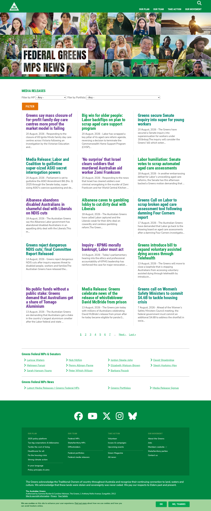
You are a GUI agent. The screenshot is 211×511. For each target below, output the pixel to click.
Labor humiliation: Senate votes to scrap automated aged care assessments (159, 163)
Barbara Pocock (120, 370)
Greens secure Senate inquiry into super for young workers (161, 119)
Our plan (144, 9)
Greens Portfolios (121, 388)
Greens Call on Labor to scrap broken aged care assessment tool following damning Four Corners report (160, 209)
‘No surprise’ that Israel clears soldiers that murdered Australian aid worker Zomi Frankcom (102, 166)
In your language (35, 465)
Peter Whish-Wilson (81, 370)
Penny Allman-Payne (81, 365)
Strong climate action (38, 459)
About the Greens (156, 438)
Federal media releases (79, 457)
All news (112, 457)
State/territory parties (158, 451)
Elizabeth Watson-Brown (125, 365)
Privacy (54, 496)
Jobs (150, 442)
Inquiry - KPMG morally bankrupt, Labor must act (102, 247)
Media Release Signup (166, 388)
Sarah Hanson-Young (39, 370)
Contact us (153, 455)
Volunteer (112, 438)
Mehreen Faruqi (36, 365)
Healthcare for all (36, 451)
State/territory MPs (76, 442)
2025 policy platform (37, 438)
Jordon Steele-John (122, 360)
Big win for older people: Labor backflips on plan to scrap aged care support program (103, 122)
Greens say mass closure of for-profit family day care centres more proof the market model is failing (49, 122)
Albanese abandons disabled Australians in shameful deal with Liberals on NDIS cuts (49, 206)
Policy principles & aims (39, 469)
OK (161, 504)
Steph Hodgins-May (165, 365)
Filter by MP (28, 97)
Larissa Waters (35, 360)
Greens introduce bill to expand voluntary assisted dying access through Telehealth (159, 251)
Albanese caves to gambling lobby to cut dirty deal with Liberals (105, 204)
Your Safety (63, 496)
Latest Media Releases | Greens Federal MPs (53, 388)
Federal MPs (74, 438)
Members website (156, 446)
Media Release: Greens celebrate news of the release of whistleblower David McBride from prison (104, 295)
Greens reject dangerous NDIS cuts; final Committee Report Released (48, 249)
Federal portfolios (76, 452)
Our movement (193, 9)
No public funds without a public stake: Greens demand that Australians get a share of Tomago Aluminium (49, 297)
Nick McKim (75, 360)
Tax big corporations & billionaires (43, 442)
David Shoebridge (163, 360)
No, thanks (179, 504)
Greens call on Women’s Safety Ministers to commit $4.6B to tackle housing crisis (160, 295)
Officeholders (74, 446)
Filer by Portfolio (76, 97)
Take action (174, 9)
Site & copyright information (37, 496)
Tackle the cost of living (39, 446)
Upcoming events (116, 446)
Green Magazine (115, 452)
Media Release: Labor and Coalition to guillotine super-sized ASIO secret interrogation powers (47, 166)
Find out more (81, 503)
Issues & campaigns (117, 442)
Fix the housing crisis (37, 455)
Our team (158, 9)
